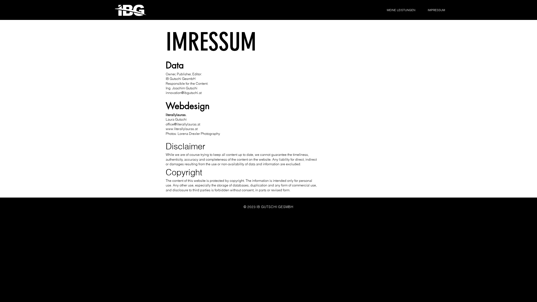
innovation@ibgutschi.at (184, 93)
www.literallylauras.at (182, 129)
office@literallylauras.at (183, 124)
